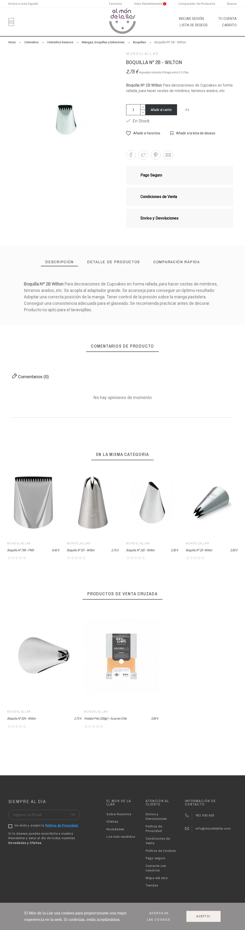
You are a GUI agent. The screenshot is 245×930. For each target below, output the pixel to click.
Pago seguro (156, 858)
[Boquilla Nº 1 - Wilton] (147, 330)
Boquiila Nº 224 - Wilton (21, 718)
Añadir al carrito (161, 109)
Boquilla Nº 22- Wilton (199, 550)
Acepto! (203, 916)
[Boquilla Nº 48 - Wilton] (49, 330)
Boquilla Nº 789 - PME (20, 550)
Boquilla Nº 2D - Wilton (80, 550)
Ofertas (112, 821)
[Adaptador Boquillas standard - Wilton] (98, 330)
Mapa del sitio (157, 878)
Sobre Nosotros (118, 814)
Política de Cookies (161, 851)
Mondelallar (142, 53)
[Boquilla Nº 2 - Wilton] (196, 330)
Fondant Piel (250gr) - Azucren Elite (105, 718)
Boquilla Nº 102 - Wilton (140, 550)
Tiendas (152, 885)
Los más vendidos (120, 836)
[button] (187, 109)
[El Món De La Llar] (122, 22)
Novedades (115, 829)
